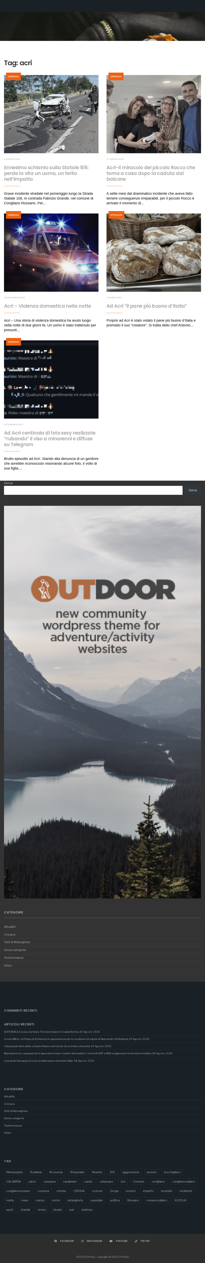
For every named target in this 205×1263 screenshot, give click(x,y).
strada (57, 1209)
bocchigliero (172, 1172)
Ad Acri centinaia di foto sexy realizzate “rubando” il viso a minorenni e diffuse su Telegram (49, 439)
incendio (166, 1191)
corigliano (158, 1181)
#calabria (36, 1172)
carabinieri (70, 1181)
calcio (32, 1181)
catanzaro (106, 1181)
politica (115, 1200)
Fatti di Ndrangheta (17, 942)
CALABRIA (13, 1181)
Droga (114, 1191)
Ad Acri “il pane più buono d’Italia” (147, 306)
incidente (186, 1191)
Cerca (8, 483)
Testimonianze (14, 958)
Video (8, 965)
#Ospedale (77, 1172)
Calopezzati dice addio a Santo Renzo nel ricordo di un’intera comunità (47, 1046)
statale (25, 1209)
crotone (97, 1191)
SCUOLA (180, 1200)
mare (24, 1200)
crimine (61, 1191)
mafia (10, 1200)
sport (9, 1209)
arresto (152, 1172)
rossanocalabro (156, 1200)
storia (42, 1209)
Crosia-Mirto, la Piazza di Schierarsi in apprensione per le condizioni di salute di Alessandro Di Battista (66, 1039)
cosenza (43, 1191)
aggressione (130, 1172)
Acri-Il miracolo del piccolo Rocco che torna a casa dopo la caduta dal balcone (151, 173)
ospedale (96, 1200)
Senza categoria (15, 950)
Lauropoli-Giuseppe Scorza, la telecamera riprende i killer (38, 1060)
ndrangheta (75, 1200)
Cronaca (13, 76)
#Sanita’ (97, 1172)
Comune (138, 1181)
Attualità (116, 215)
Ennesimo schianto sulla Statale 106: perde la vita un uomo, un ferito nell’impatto (46, 173)
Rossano (133, 1200)
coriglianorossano (18, 1191)
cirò (123, 1181)
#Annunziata (14, 1172)
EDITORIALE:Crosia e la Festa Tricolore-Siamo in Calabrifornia (41, 1031)
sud (71, 1209)
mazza (40, 1200)
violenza (86, 1209)
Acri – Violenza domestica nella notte (47, 306)
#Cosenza (56, 1172)
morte (56, 1200)
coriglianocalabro (183, 1181)
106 (112, 1172)
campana (49, 1181)
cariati (88, 1181)
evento (131, 1191)
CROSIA (79, 1191)
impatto (148, 1191)
